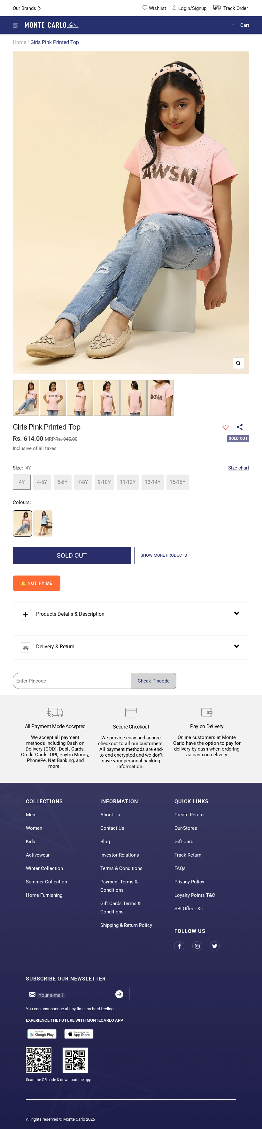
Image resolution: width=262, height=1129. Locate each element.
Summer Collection (46, 882)
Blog (105, 841)
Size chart (238, 468)
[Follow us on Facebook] (183, 946)
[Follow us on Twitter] (218, 946)
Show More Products (164, 555)
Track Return (187, 855)
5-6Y (63, 482)
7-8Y (83, 482)
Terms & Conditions (121, 868)
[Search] (219, 25)
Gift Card (183, 841)
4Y (22, 482)
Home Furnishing (44, 895)
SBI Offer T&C (189, 909)
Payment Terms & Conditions (119, 886)
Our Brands (24, 8)
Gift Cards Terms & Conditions (120, 908)
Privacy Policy (189, 882)
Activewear (38, 855)
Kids (30, 841)
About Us (110, 815)
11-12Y (128, 482)
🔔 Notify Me (36, 583)
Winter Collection (44, 868)
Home (19, 42)
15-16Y (178, 482)
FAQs (180, 868)
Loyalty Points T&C (194, 895)
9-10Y (104, 482)
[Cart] (234, 25)
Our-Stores (185, 828)
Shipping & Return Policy (126, 925)
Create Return (189, 815)
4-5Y (42, 482)
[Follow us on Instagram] (201, 946)
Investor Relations (119, 855)
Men (30, 815)
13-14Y (153, 482)
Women (34, 828)
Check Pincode (154, 681)
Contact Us (112, 828)
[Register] (119, 994)
